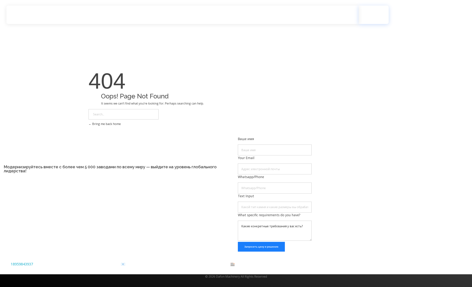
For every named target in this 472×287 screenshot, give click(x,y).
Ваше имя (246, 139)
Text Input (246, 196)
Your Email (246, 158)
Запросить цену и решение (261, 246)
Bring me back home (106, 124)
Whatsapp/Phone (251, 177)
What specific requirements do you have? (269, 215)
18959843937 (22, 264)
